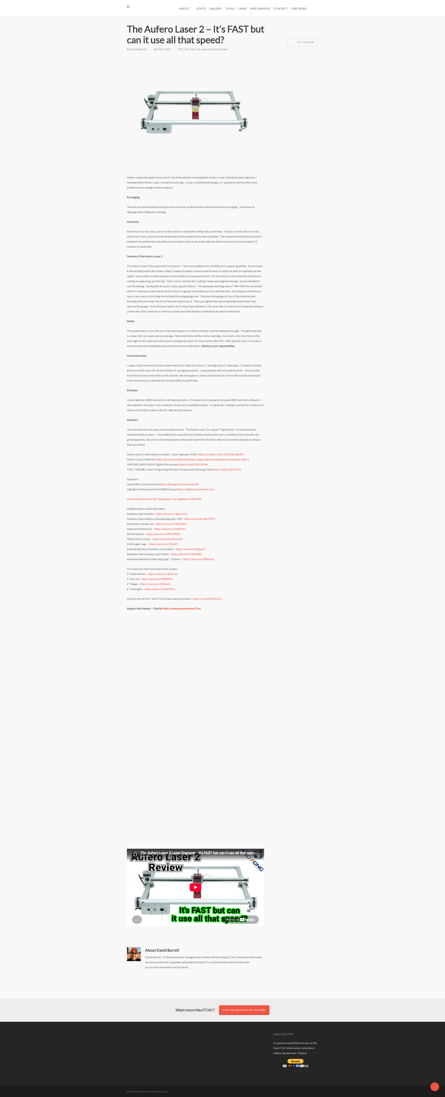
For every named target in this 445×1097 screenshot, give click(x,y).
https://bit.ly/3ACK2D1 (227, 469)
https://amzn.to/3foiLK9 (163, 544)
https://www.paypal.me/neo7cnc (181, 608)
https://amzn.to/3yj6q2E (190, 549)
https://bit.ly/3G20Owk (193, 464)
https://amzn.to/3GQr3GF (171, 523)
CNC (181, 49)
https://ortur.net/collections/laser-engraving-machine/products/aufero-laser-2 (202, 459)
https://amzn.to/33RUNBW (163, 533)
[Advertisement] (195, 164)
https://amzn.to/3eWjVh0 (157, 578)
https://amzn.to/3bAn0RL (186, 554)
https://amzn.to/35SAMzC (170, 528)
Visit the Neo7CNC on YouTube (244, 1010)
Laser (204, 49)
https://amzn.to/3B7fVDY (199, 518)
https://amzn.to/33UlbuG (155, 584)
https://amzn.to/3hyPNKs (160, 589)
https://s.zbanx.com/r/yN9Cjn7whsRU (221, 454)
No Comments (305, 42)
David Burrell (139, 49)
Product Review (218, 49)
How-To (195, 49)
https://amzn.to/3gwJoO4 (171, 513)
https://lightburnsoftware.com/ (196, 489)
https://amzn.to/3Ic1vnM (168, 539)
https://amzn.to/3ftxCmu (163, 573)
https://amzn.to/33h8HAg (198, 559)
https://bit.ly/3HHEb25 (207, 598)
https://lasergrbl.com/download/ (179, 484)
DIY (187, 49)
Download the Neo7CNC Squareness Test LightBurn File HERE (164, 499)
